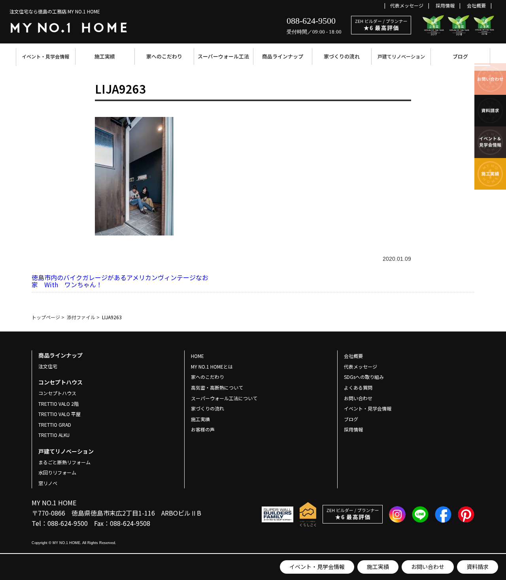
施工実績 (104, 56)
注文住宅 (47, 366)
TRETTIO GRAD (54, 424)
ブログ (460, 56)
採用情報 (445, 5)
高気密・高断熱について (217, 387)
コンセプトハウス (57, 393)
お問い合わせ (427, 567)
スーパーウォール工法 (223, 56)
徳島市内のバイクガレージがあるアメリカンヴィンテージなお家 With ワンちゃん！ (120, 281)
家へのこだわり (164, 56)
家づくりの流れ (342, 56)
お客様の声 (203, 429)
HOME (197, 355)
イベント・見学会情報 (45, 56)
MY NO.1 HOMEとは (212, 366)
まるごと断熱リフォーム (64, 462)
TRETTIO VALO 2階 (58, 403)
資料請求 (477, 567)
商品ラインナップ (282, 56)
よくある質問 (358, 387)
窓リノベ (47, 483)
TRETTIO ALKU (54, 434)
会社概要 (476, 5)
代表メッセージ (406, 5)
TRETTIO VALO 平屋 (59, 414)
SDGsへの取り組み (364, 376)
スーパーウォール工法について (224, 398)
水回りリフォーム (57, 472)
